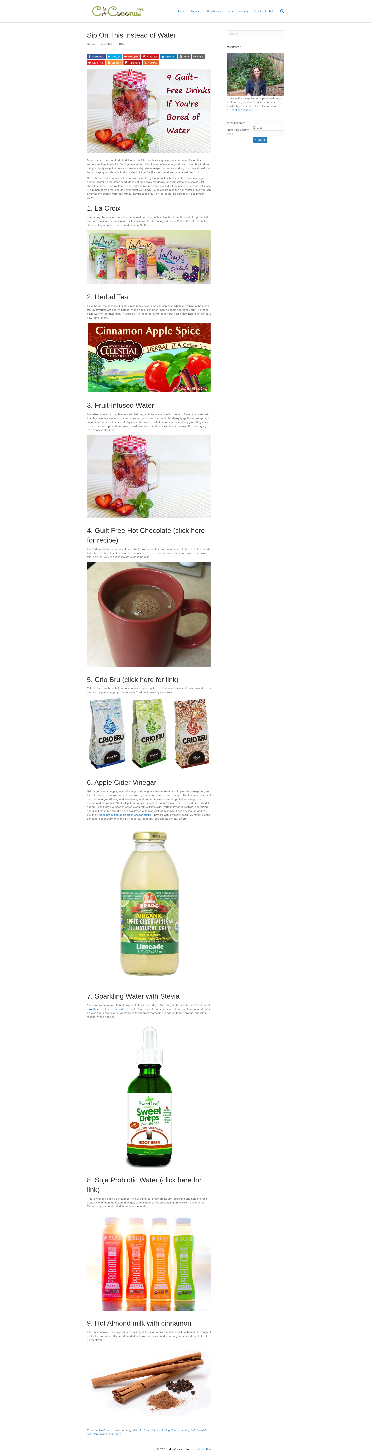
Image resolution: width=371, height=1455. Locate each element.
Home (182, 11)
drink (138, 1430)
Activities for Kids (264, 11)
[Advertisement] (255, 209)
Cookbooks (214, 11)
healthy (185, 1430)
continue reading (242, 109)
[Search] (280, 11)
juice (90, 1433)
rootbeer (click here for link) (106, 1009)
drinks (146, 1430)
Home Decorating (237, 11)
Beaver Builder (206, 1449)
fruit (164, 1430)
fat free (156, 1430)
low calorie (100, 1433)
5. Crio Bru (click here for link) (133, 680)
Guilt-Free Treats (109, 1430)
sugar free (115, 1433)
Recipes (196, 11)
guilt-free (173, 1430)
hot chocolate (199, 1430)
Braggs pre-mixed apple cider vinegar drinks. (124, 814)
